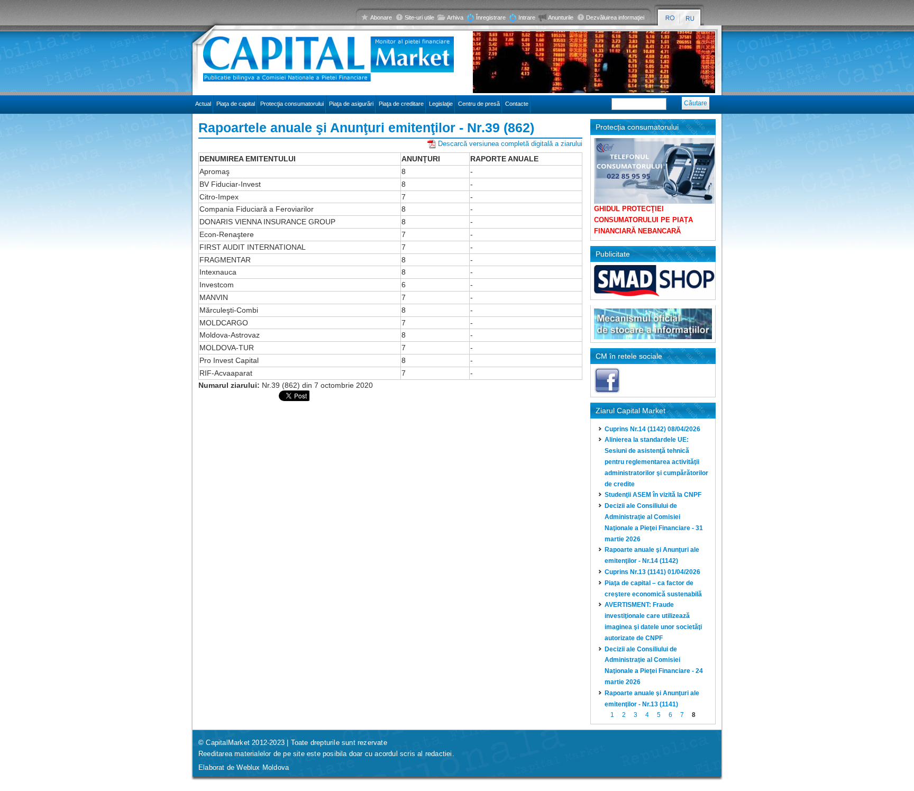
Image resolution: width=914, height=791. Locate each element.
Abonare (381, 17)
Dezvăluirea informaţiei (615, 17)
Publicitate (613, 254)
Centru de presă (479, 104)
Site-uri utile (419, 17)
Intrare (526, 17)
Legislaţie (441, 104)
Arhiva (455, 17)
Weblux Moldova (262, 767)
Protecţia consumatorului (292, 104)
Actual (203, 104)
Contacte (516, 104)
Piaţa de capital (235, 104)
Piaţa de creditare (401, 104)
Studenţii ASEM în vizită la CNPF (653, 494)
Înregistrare (491, 17)
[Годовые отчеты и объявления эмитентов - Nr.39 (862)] (690, 18)
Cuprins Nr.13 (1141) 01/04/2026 (652, 572)
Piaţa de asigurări (351, 104)
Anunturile (560, 17)
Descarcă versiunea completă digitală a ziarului (510, 144)
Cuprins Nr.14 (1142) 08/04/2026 (652, 429)
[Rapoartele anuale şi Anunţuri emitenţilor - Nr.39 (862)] (670, 18)
